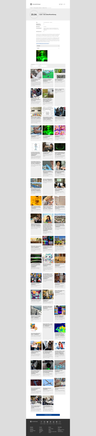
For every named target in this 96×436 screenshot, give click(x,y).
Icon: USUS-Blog (60, 422)
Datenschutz (41, 429)
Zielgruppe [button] (38, 45)
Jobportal (50, 430)
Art (40, 64)
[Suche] (63, 4)
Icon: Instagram (44, 422)
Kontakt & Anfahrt (51, 428)
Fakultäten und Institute (61, 429)
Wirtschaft (31, 431)
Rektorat (59, 428)
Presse (49, 429)
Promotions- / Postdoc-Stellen (53, 431)
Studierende (31, 428)
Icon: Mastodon (50, 422)
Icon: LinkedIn (57, 422)
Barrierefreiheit (41, 430)
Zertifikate (40, 431)
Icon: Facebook (41, 422)
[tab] (48, 46)
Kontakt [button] (38, 48)
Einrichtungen (60, 430)
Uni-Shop (50, 432)
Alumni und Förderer (32, 430)
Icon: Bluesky (47, 422)
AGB (39, 432)
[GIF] (41, 55)
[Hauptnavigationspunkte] (64, 4)
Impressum (40, 428)
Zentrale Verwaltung (60, 431)
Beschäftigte (31, 429)
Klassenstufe (32, 64)
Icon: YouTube (53, 422)
